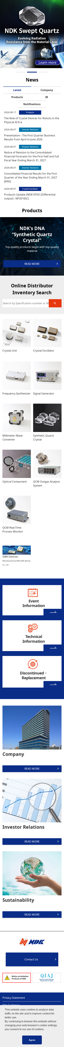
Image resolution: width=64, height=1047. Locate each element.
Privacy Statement (13, 998)
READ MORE (32, 768)
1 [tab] (20, 72)
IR (46, 97)
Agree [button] (32, 1040)
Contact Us (31, 959)
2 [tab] (32, 72)
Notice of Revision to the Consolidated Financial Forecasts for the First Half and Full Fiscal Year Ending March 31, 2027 (31, 156)
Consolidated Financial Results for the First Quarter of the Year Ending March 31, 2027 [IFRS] (30, 177)
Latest (17, 90)
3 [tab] (43, 72)
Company (47, 90)
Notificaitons (32, 104)
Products (17, 97)
